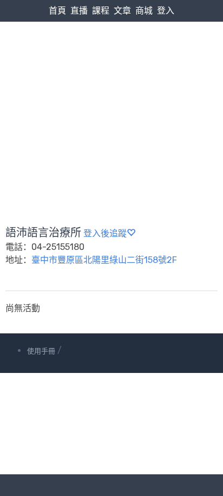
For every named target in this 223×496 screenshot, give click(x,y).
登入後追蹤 (105, 233)
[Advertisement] (111, 98)
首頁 (57, 10)
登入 (165, 10)
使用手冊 (41, 351)
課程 (100, 10)
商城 (144, 10)
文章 (122, 10)
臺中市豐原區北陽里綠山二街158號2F (104, 260)
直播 (79, 10)
